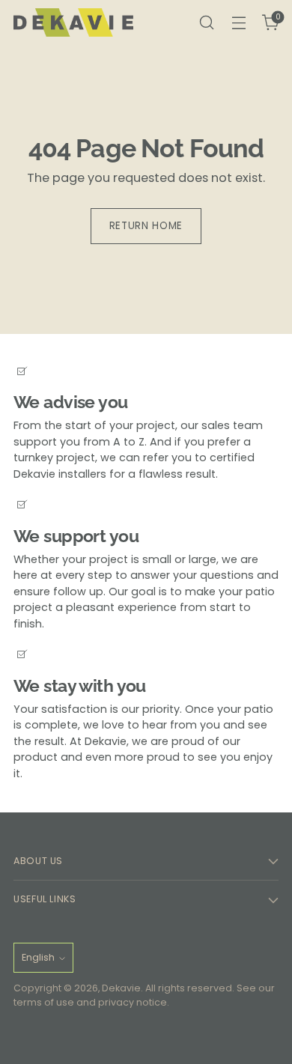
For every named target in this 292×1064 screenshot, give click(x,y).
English (38, 957)
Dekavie (121, 988)
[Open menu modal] (238, 22)
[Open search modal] (206, 22)
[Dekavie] (73, 22)
